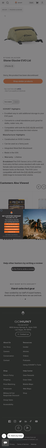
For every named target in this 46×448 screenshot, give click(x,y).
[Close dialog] (1, 210)
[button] (11, 224)
